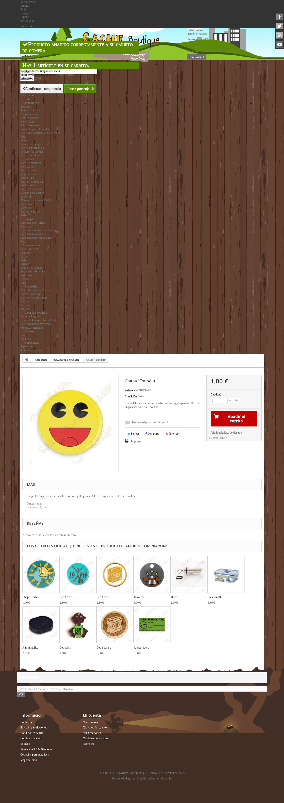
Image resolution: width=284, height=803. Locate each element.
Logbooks (26, 196)
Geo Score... (66, 597)
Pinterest (173, 433)
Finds (23, 136)
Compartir (153, 433)
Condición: (131, 396)
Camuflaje (26, 204)
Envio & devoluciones (33, 727)
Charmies (167, 778)
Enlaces (25, 744)
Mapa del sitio (28, 760)
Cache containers (30, 163)
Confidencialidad (30, 738)
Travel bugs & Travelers (35, 129)
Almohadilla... (30, 647)
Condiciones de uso (32, 733)
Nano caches (28, 166)
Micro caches (28, 170)
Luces (23, 256)
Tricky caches (28, 185)
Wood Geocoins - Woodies (36, 290)
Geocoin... (65, 647)
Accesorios (32, 286)
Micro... (174, 597)
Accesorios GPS (29, 249)
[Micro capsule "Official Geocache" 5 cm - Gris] (188, 574)
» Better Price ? (218, 438)
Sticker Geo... (141, 647)
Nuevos (29, 331)
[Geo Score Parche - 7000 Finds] (114, 574)
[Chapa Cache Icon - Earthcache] (40, 574)
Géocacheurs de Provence (36, 324)
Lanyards (26, 253)
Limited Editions (30, 118)
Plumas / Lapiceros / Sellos (36, 200)
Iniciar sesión (28, 2)
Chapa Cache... (31, 597)
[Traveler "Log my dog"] (151, 574)
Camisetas (26, 226)
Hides (23, 140)
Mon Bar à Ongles (148, 778)
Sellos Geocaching (31, 268)
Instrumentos (28, 275)
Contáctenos (28, 26)
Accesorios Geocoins (33, 271)
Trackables (32, 103)
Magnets (25, 208)
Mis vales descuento (95, 727)
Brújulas (25, 264)
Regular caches (29, 174)
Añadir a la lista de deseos (226, 432)
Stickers (25, 301)
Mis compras (90, 722)
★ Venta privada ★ (31, 350)
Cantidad (216, 394)
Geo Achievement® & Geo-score (40, 133)
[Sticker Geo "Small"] (151, 624)
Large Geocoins (30, 114)
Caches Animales (30, 189)
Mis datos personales (95, 738)
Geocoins (26, 106)
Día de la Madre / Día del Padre (39, 320)
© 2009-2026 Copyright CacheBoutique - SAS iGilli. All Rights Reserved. (142, 773)
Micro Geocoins (29, 125)
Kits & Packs (28, 178)
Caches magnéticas (31, 181)
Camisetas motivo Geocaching (38, 230)
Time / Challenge (30, 144)
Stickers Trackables (31, 151)
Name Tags (27, 121)
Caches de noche (30, 211)
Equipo (29, 219)
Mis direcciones (92, 733)
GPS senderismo (30, 245)
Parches (25, 305)
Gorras (24, 241)
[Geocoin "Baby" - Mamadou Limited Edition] (77, 624)
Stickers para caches (32, 193)
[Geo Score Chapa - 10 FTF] (77, 574)
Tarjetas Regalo (30, 316)
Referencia (131, 390)
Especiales (32, 342)
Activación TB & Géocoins (36, 749)
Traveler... (139, 597)
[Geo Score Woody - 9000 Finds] (114, 624)
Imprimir (136, 441)
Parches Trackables (32, 148)
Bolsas (24, 260)
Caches (29, 159)
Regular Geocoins (31, 110)
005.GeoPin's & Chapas (34, 298)
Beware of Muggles (123, 778)
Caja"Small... (215, 597)
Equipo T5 (26, 279)
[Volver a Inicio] (27, 359)
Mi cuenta (92, 715)
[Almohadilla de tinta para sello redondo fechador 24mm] (40, 624)
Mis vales (88, 744)
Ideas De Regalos (36, 312)
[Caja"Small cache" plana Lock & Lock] (225, 574)
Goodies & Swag (30, 294)
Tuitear (134, 433)
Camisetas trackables (33, 234)
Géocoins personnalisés (34, 754)
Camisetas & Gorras (32, 223)
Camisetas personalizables (36, 238)
